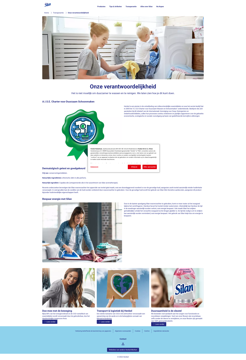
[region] (124, 158)
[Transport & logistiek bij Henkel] (123, 297)
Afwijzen (134, 167)
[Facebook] (123, 344)
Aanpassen (94, 167)
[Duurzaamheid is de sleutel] (177, 297)
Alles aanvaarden (150, 167)
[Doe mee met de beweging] (68, 297)
